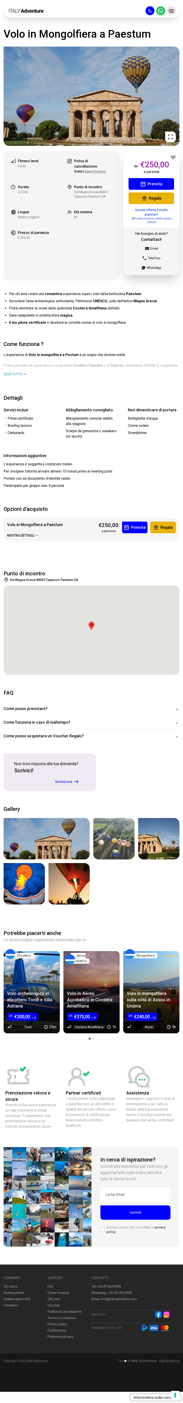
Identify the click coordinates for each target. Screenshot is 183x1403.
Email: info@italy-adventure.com (114, 1299)
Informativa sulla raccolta (155, 1397)
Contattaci (11, 1305)
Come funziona (58, 1293)
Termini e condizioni (62, 1318)
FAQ (50, 1286)
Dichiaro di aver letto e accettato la (136, 1230)
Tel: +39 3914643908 (106, 1286)
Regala (155, 198)
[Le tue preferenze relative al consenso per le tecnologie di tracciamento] (175, 1395)
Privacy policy (57, 1324)
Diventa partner (14, 1293)
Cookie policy (57, 1330)
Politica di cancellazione (64, 1311)
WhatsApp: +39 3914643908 (111, 1293)
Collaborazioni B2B (17, 1299)
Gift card (54, 1299)
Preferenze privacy (60, 1336)
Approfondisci (95, 171)
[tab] (90, 1039)
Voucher (54, 1305)
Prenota (155, 183)
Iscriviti (135, 1212)
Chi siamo (11, 1286)
